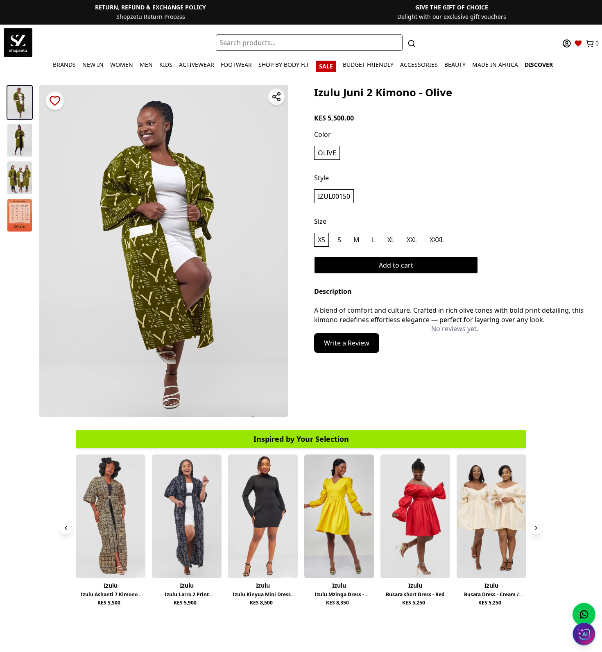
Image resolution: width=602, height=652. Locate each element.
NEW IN (93, 64)
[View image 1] (20, 102)
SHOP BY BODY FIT (283, 64)
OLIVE (327, 152)
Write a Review (346, 343)
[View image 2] (20, 140)
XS (321, 239)
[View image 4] (20, 215)
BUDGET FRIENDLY (368, 64)
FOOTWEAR (236, 64)
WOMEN (121, 64)
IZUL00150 (334, 196)
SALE (326, 66)
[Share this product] (276, 97)
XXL (412, 239)
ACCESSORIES (419, 64)
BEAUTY (455, 64)
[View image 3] (20, 178)
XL (390, 239)
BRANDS (64, 64)
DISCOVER (539, 64)
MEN (146, 64)
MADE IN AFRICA (495, 64)
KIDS (165, 64)
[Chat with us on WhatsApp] (584, 614)
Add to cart (396, 265)
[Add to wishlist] (55, 101)
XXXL (437, 239)
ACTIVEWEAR (196, 64)
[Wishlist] (578, 43)
